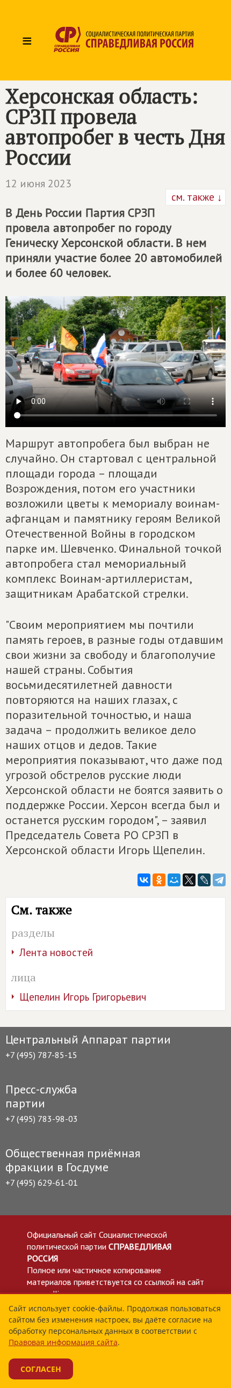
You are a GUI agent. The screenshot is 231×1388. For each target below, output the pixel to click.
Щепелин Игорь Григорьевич (82, 996)
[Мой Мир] (174, 879)
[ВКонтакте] (144, 879)
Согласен (40, 1369)
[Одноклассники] (159, 879)
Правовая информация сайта (63, 1342)
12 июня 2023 (38, 183)
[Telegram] (219, 879)
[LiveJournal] (204, 879)
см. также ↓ (195, 196)
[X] (189, 879)
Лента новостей (56, 952)
